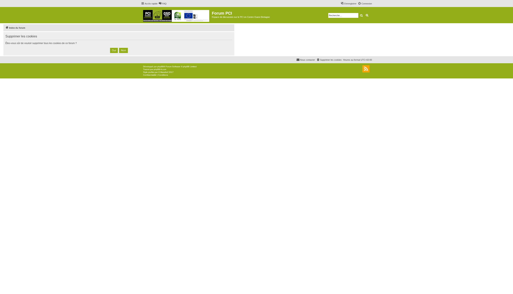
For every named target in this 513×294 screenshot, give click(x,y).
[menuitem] (163, 3)
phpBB (160, 66)
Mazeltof (164, 72)
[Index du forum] (176, 15)
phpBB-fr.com (160, 69)
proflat (151, 72)
